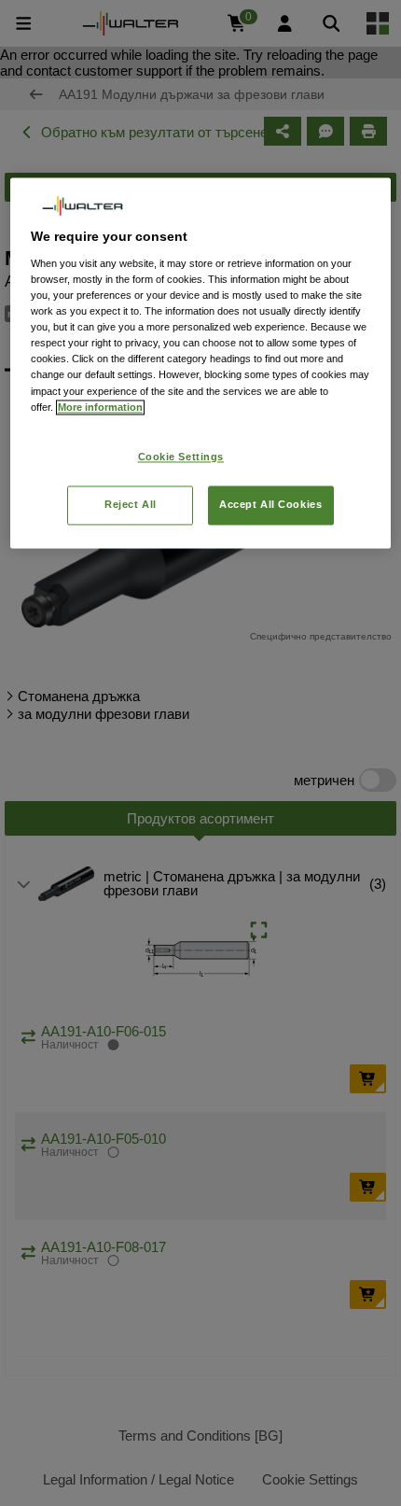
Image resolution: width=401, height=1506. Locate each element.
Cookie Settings (181, 456)
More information (100, 407)
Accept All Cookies (270, 504)
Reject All (130, 504)
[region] (201, 362)
